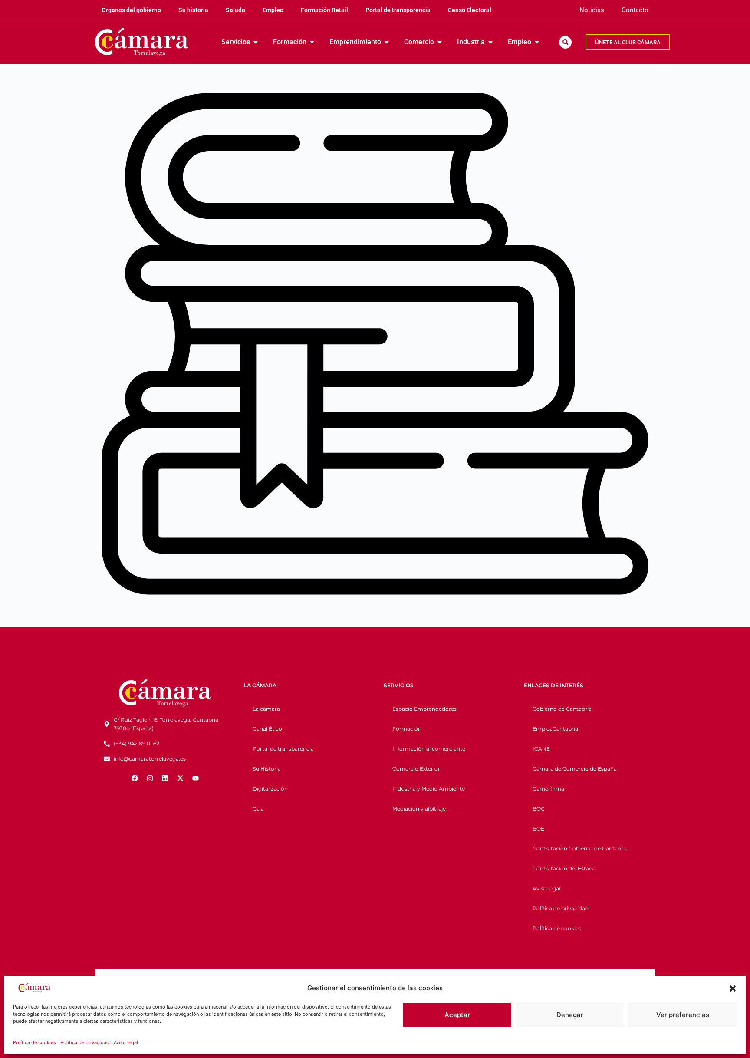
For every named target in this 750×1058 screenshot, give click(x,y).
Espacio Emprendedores (424, 708)
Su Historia (267, 768)
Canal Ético (267, 728)
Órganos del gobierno (131, 10)
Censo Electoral (469, 10)
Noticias (591, 10)
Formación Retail (324, 10)
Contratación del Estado (564, 868)
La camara (266, 708)
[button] (732, 988)
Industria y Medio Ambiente (428, 788)
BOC (539, 808)
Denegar (569, 1015)
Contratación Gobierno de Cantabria (580, 848)
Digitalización (270, 788)
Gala (258, 808)
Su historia (193, 10)
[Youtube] (195, 778)
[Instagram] (149, 778)
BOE (538, 828)
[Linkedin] (164, 778)
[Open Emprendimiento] (386, 42)
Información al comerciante (428, 748)
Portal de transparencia (398, 10)
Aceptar (457, 1015)
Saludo (235, 10)
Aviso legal (126, 1042)
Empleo (273, 10)
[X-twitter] (180, 778)
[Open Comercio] (439, 42)
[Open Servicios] (255, 42)
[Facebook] (134, 778)
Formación (406, 728)
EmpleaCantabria (555, 728)
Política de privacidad (84, 1042)
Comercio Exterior (416, 768)
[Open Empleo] (536, 42)
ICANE (541, 748)
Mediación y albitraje (419, 808)
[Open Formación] (312, 42)
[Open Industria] (490, 42)
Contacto (635, 10)
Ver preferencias (682, 1015)
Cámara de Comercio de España (575, 768)
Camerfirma (548, 788)
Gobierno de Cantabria (562, 708)
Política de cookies (34, 1042)
